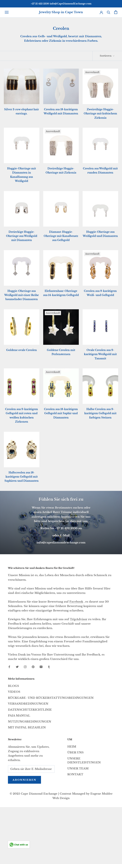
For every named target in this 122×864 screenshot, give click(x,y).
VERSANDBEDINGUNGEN (28, 703)
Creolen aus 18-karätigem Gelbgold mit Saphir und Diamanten (61, 413)
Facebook (76, 601)
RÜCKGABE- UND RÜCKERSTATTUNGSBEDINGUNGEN (51, 698)
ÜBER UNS (75, 752)
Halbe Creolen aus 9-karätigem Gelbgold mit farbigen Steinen (100, 413)
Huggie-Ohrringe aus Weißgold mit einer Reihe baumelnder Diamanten (21, 295)
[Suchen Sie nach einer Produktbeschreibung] (108, 12)
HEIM (71, 746)
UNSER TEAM (77, 768)
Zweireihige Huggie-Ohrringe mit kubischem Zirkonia (100, 113)
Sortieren (106, 55)
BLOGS (13, 686)
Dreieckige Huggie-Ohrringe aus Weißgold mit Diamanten (21, 236)
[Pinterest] (33, 667)
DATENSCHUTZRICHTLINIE (30, 709)
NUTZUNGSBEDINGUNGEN (29, 721)
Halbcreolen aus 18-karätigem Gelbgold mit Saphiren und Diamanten (21, 476)
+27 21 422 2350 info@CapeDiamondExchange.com (61, 3)
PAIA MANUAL (19, 715)
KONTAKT (75, 774)
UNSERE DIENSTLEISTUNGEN (84, 760)
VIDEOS (14, 692)
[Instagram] (25, 667)
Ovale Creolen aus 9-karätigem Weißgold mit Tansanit (100, 354)
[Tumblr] (49, 667)
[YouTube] (41, 667)
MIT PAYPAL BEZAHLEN (27, 727)
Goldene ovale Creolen (21, 350)
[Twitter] (17, 667)
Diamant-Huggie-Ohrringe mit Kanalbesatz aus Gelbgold (61, 236)
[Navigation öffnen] (7, 12)
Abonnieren (24, 779)
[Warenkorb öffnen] (115, 12)
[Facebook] (9, 667)
